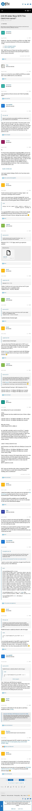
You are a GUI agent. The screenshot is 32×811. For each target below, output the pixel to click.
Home (24, 795)
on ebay (12, 709)
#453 (30, 489)
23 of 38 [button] (16, 779)
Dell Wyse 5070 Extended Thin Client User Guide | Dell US (14, 559)
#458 (30, 705)
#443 (30, 91)
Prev (11, 779)
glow (7, 401)
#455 (30, 547)
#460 (30, 759)
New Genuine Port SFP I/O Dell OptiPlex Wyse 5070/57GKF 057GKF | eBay (15, 742)
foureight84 (9, 104)
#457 (30, 661)
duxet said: (5, 235)
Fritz (7, 65)
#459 (30, 737)
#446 (30, 190)
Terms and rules (10, 795)
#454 (30, 517)
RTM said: (5, 620)
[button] (2, 11)
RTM (7, 510)
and (7, 98)
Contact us (3, 795)
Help (21, 795)
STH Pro (3, 793)
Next (21, 779)
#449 (30, 305)
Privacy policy (17, 795)
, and (10, 177)
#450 (30, 333)
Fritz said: (5, 115)
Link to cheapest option (10, 46)
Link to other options (9, 47)
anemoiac (8, 31)
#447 (30, 230)
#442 (30, 71)
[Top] (27, 796)
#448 (30, 275)
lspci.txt (5, 257)
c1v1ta (8, 140)
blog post (6, 351)
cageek (8, 224)
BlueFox (8, 731)
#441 (30, 38)
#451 (30, 370)
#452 (30, 407)
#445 (30, 147)
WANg (3, 20)
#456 (30, 615)
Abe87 (7, 699)
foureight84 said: (6, 551)
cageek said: (5, 280)
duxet (7, 184)
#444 (30, 111)
